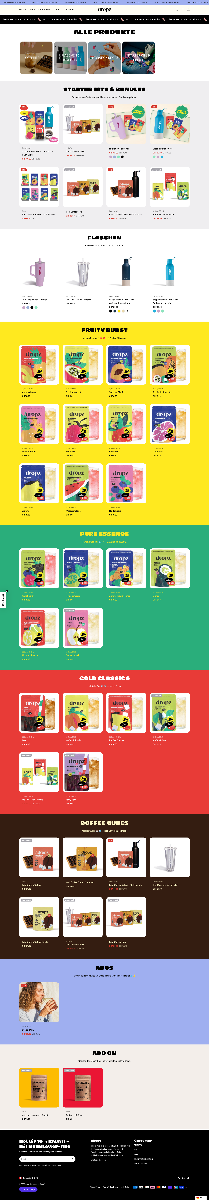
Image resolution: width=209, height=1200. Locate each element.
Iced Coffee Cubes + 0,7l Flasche (125, 214)
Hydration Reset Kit (119, 148)
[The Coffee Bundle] (83, 124)
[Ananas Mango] (39, 365)
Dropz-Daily (28, 1029)
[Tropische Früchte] (170, 365)
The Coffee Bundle (75, 151)
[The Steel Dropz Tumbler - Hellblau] (27, 307)
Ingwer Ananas (29, 451)
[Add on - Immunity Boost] (39, 1088)
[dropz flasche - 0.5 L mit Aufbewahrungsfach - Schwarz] (110, 311)
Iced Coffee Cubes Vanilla (35, 942)
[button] (3, 600)
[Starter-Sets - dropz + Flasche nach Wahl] (39, 124)
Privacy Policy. (56, 1165)
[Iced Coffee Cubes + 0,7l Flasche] (126, 187)
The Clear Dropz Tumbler (78, 299)
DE (201, 1198)
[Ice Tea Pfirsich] (83, 713)
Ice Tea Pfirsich (73, 740)
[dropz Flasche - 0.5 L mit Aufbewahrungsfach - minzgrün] (162, 311)
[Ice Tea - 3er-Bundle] (170, 187)
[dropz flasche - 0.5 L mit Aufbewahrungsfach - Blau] (114, 311)
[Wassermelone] (83, 483)
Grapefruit (158, 451)
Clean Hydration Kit (162, 148)
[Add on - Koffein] (83, 1088)
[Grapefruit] (170, 424)
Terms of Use (45, 1165)
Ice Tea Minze (159, 740)
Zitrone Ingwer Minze (119, 595)
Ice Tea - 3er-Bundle (163, 214)
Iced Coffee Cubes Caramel (79, 882)
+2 (127, 311)
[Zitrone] (39, 483)
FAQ (136, 1154)
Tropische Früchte (162, 392)
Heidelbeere (115, 510)
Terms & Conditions (110, 1187)
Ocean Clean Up (140, 1163)
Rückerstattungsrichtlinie (143, 1159)
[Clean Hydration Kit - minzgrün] (154, 156)
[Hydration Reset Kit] (126, 124)
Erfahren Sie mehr (98, 1160)
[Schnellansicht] (56, 109)
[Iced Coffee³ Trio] (83, 187)
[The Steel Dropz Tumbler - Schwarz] (32, 307)
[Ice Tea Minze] (170, 713)
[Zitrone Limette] (39, 628)
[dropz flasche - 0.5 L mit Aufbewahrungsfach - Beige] (123, 311)
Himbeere (70, 451)
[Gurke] (170, 568)
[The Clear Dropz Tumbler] (83, 272)
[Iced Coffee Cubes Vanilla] (39, 917)
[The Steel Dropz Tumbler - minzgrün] (36, 307)
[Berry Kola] (83, 772)
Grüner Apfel (72, 655)
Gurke (156, 595)
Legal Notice (125, 1187)
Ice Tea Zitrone (116, 740)
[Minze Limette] (83, 568)
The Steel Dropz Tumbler (34, 299)
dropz (27, 1184)
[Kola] (39, 713)
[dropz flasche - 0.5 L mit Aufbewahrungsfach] (126, 272)
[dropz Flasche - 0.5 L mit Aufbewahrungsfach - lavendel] (158, 311)
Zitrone (25, 510)
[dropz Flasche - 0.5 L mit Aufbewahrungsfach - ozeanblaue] (154, 311)
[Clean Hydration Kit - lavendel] (158, 156)
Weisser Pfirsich (117, 392)
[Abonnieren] (72, 1159)
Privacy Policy (95, 1187)
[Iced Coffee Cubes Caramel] (83, 857)
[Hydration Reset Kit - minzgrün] (118, 156)
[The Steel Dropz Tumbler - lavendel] (23, 307)
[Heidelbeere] (126, 483)
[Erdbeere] (126, 424)
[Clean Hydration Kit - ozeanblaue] (161, 156)
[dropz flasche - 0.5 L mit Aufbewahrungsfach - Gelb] (119, 311)
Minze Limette (73, 595)
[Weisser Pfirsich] (126, 365)
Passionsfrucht (73, 392)
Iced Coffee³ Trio (74, 211)
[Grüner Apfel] (83, 628)
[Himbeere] (83, 424)
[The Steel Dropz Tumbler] (39, 272)
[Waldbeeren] (39, 568)
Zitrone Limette (30, 655)
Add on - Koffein (74, 1115)
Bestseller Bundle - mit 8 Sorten (38, 214)
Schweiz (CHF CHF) (30, 1178)
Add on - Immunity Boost (35, 1115)
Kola (24, 740)
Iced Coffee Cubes (31, 885)
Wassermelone (73, 510)
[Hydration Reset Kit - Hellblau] (114, 156)
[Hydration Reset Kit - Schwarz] (122, 156)
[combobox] (201, 1198)
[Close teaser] (7, 591)
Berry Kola (71, 799)
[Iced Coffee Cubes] (39, 857)
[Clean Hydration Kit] (170, 124)
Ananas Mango (29, 392)
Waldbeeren (28, 595)
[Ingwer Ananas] (39, 424)
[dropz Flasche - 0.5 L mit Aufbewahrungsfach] (170, 272)
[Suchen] (177, 9)
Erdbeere (113, 451)
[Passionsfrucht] (83, 365)
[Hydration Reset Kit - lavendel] (110, 156)
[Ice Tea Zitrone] (126, 713)
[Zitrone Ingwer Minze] (126, 568)
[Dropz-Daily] (39, 1002)
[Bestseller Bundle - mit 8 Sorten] (39, 187)
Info (135, 1150)
